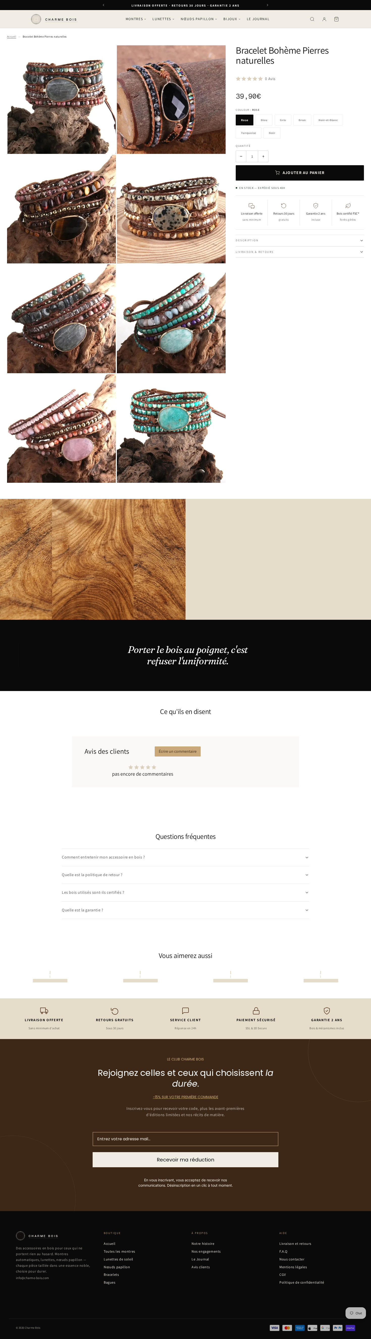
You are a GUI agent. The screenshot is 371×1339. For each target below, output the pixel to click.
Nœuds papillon (197, 19)
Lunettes (161, 19)
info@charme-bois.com (32, 1278)
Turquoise (248, 133)
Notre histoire (203, 1243)
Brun (302, 120)
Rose (244, 120)
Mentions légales (293, 1267)
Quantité (243, 146)
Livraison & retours (255, 252)
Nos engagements (206, 1251)
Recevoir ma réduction (185, 1159)
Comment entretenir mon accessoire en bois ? (103, 857)
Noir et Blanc (328, 120)
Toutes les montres (119, 1251)
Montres (134, 19)
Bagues (110, 1282)
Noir (272, 133)
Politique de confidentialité (301, 1282)
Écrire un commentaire (178, 751)
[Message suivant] (267, 5)
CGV (282, 1274)
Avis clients (201, 1267)
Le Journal (258, 19)
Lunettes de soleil (118, 1259)
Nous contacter (291, 1259)
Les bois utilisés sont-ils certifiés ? (93, 892)
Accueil (11, 36)
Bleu (264, 120)
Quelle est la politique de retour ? (92, 874)
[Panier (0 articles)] (336, 19)
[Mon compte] (324, 19)
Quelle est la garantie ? (82, 910)
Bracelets (111, 1274)
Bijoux (230, 19)
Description (247, 240)
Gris (283, 120)
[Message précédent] (103, 5)
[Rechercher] (312, 19)
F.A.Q (283, 1251)
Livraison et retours (295, 1243)
